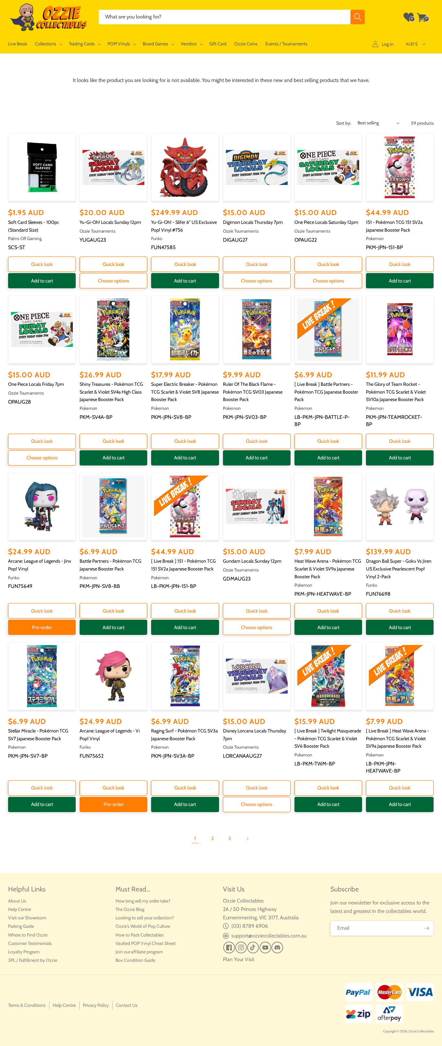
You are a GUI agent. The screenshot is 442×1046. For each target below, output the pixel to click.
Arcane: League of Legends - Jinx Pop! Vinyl (39, 565)
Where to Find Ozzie (28, 935)
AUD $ (412, 43)
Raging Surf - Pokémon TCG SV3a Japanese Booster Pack (184, 734)
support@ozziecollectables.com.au (268, 936)
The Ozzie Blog (130, 909)
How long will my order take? (143, 901)
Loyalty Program (23, 952)
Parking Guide (21, 926)
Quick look (42, 264)
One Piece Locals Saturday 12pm (326, 222)
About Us (17, 901)
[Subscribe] (426, 928)
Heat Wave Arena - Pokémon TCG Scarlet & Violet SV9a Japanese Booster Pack (327, 568)
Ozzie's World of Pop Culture (143, 926)
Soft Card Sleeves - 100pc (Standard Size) (33, 226)
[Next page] (247, 839)
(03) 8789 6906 (249, 926)
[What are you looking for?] (357, 17)
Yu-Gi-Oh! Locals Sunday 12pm (110, 222)
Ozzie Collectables (421, 1031)
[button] (48, 44)
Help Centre (19, 909)
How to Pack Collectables (140, 935)
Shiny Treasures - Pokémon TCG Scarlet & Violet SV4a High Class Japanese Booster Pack (111, 391)
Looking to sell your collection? (145, 918)
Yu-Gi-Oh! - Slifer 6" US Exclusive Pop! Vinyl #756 (184, 226)
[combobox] (232, 17)
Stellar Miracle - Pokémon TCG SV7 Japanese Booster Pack (38, 734)
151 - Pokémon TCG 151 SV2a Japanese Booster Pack (394, 226)
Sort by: (343, 123)
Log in (387, 44)
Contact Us (127, 1005)
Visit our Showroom (27, 918)
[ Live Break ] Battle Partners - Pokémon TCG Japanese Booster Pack (326, 391)
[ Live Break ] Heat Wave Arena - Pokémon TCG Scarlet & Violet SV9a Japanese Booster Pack (397, 738)
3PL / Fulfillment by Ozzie (32, 960)
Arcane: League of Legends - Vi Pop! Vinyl (110, 734)
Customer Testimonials (30, 943)
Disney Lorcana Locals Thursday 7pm (254, 734)
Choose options (113, 281)
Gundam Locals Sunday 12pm (252, 561)
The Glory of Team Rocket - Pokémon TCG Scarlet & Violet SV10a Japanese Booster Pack (396, 391)
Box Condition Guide (135, 960)
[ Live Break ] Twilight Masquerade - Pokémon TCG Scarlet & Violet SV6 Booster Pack (327, 738)
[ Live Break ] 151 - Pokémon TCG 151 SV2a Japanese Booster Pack (183, 565)
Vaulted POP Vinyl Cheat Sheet (146, 943)
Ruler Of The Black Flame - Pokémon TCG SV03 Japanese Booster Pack (252, 391)
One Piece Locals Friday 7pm (36, 384)
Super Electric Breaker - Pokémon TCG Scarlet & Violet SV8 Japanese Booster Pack (185, 391)
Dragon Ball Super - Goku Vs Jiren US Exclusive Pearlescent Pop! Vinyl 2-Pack (398, 568)
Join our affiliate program (139, 952)
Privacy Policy (96, 1005)
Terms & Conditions (27, 1005)
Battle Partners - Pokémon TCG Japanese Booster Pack (110, 565)
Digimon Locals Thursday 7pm (253, 222)
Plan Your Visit (238, 959)
